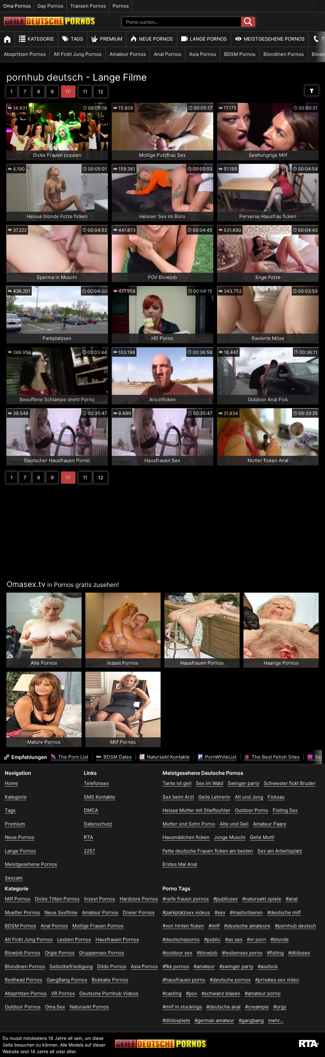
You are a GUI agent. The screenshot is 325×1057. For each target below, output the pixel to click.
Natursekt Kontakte (168, 757)
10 (68, 92)
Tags (77, 39)
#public (212, 939)
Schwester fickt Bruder (289, 783)
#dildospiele (176, 1020)
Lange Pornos (208, 39)
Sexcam (14, 878)
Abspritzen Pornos (25, 54)
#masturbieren (246, 912)
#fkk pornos (175, 966)
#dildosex (299, 953)
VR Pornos (63, 993)
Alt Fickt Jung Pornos (78, 54)
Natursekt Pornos (89, 1007)
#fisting (275, 953)
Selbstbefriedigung (71, 966)
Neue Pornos (156, 39)
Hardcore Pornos (139, 899)
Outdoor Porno (251, 810)
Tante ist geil (176, 783)
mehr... (275, 1020)
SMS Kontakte (99, 797)
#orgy (279, 1007)
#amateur (204, 966)
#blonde (279, 939)
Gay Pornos (50, 6)
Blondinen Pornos (283, 54)
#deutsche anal (223, 1007)
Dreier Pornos (139, 912)
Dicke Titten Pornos (57, 899)
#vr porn (256, 939)
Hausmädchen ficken (185, 837)
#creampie (257, 1007)
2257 (89, 851)
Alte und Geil (234, 824)
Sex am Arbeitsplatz (279, 851)
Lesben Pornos (74, 939)
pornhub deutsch (44, 77)
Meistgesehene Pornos (274, 39)
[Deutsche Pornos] (50, 23)
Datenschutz (98, 824)
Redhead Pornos (23, 980)
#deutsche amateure (247, 926)
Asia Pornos (202, 54)
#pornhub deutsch (295, 926)
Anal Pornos (167, 54)
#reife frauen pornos (185, 899)
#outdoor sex (177, 953)
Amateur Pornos (127, 54)
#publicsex (225, 899)
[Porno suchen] (248, 22)
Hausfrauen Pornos (117, 939)
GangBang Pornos (67, 980)
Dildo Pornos (111, 966)
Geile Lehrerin (214, 797)
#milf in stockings (182, 1007)
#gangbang (251, 1020)
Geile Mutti (262, 837)
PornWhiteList (220, 757)
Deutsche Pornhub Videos (108, 993)
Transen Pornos (88, 6)
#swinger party (236, 966)
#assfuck (268, 966)
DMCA (91, 810)
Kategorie (41, 39)
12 (100, 92)
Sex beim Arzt (178, 797)
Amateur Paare (269, 824)
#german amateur (214, 1020)
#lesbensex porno (242, 953)
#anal (292, 899)
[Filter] (312, 90)
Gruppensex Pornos (101, 953)
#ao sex (233, 939)
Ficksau (276, 797)
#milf (214, 926)
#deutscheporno (181, 939)
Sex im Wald (209, 783)
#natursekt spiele (261, 899)
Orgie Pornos (60, 953)
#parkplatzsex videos (186, 912)
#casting (172, 993)
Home (11, 783)
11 (85, 92)
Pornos (121, 6)
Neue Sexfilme (60, 912)
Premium (111, 39)
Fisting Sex (285, 810)
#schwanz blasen (221, 993)
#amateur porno (263, 993)
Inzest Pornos (99, 899)
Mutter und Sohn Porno (188, 824)
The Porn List (72, 757)
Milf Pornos (17, 899)
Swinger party (243, 783)
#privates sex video (277, 980)
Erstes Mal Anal (179, 864)
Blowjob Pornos (22, 953)
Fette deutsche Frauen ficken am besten (207, 851)
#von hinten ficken (183, 926)
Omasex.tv (26, 584)
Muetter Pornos (22, 912)
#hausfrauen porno (183, 980)
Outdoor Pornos (23, 1007)
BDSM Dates (117, 757)
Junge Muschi (229, 837)
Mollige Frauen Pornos (97, 926)
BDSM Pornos (239, 54)
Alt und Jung (249, 797)
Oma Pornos (17, 6)
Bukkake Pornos (110, 980)
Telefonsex (96, 783)
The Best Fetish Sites (275, 757)
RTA (88, 837)
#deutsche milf (284, 912)
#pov (191, 993)
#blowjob (207, 953)
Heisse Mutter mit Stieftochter (196, 810)
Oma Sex (55, 1007)
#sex (220, 912)
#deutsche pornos (230, 980)
